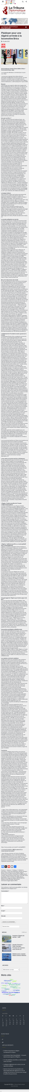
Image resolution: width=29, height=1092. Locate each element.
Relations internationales (7, 879)
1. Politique (14, 870)
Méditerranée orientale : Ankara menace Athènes (19, 954)
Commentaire (5, 891)
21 (20, 1022)
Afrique (21, 871)
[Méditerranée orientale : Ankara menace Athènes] (6, 957)
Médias (14, 878)
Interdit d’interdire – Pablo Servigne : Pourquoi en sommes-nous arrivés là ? (18, 947)
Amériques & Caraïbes (6, 874)
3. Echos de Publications (12, 871)
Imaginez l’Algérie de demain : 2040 (18, 936)
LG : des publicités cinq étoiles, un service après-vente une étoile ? (15, 1060)
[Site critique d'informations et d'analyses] (14, 21)
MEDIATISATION (20, 878)
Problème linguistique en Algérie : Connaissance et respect (11, 1051)
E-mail (3, 910)
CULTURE (22, 875)
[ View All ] (24, 932)
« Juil (3, 1029)
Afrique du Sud (12, 872)
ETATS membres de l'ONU (12, 876)
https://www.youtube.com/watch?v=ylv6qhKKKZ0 (13, 847)
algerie (12, 880)
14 (20, 1020)
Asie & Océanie (9, 875)
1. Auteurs (8, 870)
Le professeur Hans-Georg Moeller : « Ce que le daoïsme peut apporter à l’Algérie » (14, 1056)
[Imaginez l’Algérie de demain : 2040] (6, 938)
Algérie (18, 872)
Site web (3, 916)
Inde (21, 876)
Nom (2, 905)
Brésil (14, 875)
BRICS (15, 880)
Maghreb (10, 878)
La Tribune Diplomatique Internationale (9, 27)
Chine (18, 875)
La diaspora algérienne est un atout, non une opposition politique (14, 1065)
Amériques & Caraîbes (18, 874)
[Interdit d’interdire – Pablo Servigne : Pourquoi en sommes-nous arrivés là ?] (6, 947)
